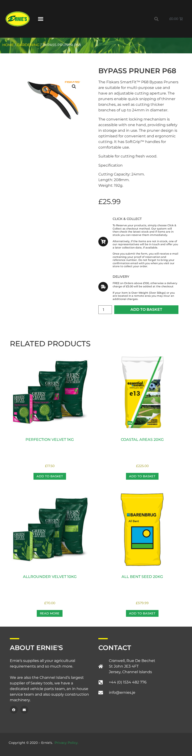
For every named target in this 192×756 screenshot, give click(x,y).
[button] (40, 19)
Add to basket (146, 309)
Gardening (28, 45)
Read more (49, 613)
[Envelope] (24, 710)
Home (8, 45)
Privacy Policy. (66, 743)
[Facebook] (14, 710)
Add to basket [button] (50, 476)
